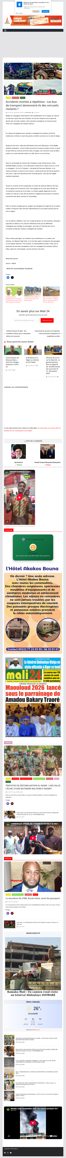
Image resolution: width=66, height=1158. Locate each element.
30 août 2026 (20, 1042)
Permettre (45, 11)
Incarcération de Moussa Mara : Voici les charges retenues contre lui (12, 362)
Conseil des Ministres (26, 778)
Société (23, 97)
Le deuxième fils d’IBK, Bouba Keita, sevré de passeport (33, 898)
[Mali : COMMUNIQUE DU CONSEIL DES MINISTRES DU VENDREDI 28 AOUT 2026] (9, 1073)
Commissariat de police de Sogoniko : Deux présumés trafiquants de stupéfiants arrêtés (47, 333)
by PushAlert (20, 13)
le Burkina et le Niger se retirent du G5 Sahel (32, 360)
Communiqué (15, 778)
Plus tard (36, 11)
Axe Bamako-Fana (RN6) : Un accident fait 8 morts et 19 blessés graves (32, 298)
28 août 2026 (20, 1053)
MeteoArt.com (36, 1029)
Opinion (57, 778)
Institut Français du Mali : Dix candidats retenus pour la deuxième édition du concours (18, 333)
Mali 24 (16, 1148)
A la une (8, 97)
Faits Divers (15, 97)
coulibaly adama (19, 792)
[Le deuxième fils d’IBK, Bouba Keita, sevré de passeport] (33, 877)
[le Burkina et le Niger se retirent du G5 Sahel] (33, 347)
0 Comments (36, 112)
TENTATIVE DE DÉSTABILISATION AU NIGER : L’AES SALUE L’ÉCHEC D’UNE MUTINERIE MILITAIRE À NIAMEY (33, 787)
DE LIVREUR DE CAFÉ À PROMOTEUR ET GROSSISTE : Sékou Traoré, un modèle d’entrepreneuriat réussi (36, 1083)
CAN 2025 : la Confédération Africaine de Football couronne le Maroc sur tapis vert (37, 923)
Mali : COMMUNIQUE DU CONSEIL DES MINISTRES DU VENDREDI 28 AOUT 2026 (37, 1072)
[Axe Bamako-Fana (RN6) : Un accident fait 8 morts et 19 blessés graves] (32, 291)
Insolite (35, 894)
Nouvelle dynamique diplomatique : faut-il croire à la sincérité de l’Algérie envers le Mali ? (37, 1094)
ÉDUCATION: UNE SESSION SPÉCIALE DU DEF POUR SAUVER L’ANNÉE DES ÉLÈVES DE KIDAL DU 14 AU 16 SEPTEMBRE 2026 (38, 813)
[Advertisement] (33, 45)
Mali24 (16, 901)
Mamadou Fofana (19, 112)
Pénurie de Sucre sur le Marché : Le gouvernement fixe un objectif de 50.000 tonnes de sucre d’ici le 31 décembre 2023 (53, 365)
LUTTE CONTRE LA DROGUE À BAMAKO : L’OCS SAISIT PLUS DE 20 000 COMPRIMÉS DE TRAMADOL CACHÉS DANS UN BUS (35, 1061)
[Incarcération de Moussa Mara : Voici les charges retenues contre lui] (13, 347)
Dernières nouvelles (39, 778)
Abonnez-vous (47, 320)
